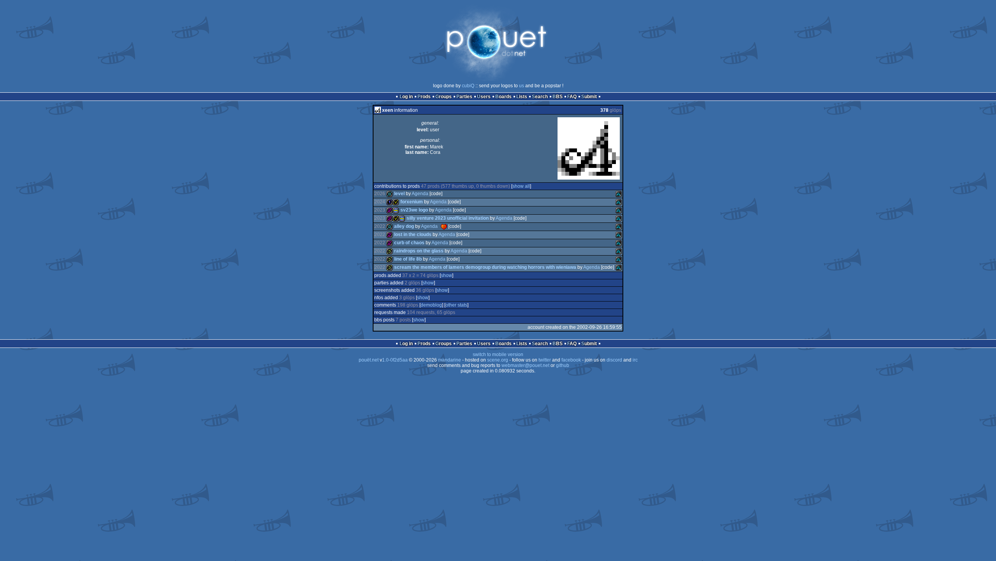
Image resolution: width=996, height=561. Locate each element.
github (562, 365)
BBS (557, 96)
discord (614, 360)
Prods (424, 96)
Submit (589, 96)
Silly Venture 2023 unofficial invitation (448, 218)
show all (521, 186)
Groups (443, 96)
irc (635, 360)
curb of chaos (409, 242)
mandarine (449, 360)
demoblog (431, 305)
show (446, 275)
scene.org (497, 360)
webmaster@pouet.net (525, 365)
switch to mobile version (498, 354)
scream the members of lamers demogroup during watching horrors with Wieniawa (485, 267)
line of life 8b (408, 259)
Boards (503, 96)
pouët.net (369, 360)
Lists (521, 96)
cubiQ (468, 85)
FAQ (572, 96)
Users (484, 96)
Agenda (420, 193)
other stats (456, 305)
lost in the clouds (412, 234)
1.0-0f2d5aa (395, 360)
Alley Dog (404, 226)
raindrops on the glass (419, 251)
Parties (464, 96)
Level (399, 193)
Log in (406, 96)
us (521, 85)
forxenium (411, 202)
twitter (544, 360)
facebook (571, 360)
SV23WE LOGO (414, 210)
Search (540, 96)
